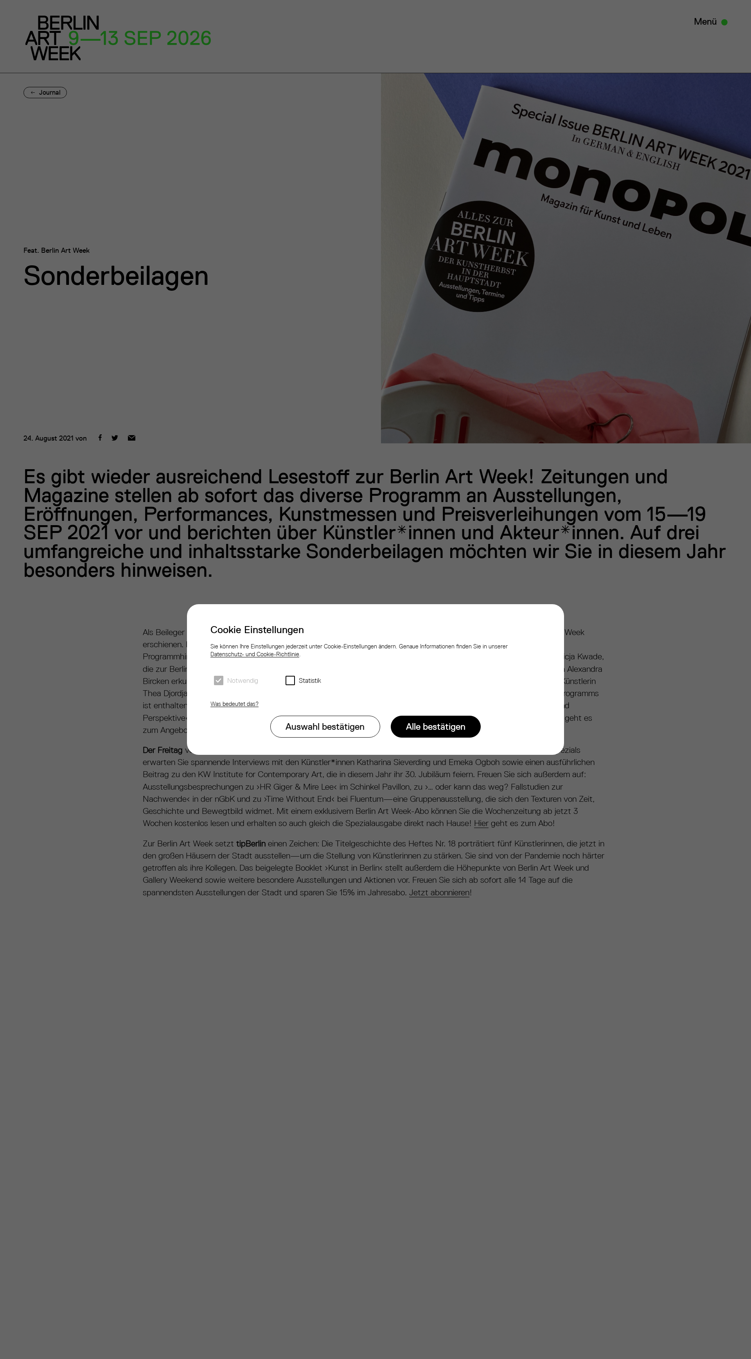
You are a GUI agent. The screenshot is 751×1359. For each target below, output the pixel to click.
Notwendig (242, 680)
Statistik (310, 680)
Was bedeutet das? (234, 703)
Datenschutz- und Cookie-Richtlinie (254, 654)
